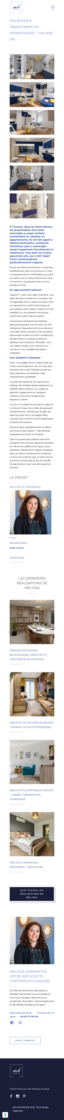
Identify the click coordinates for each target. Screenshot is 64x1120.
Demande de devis (18, 543)
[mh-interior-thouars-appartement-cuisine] (32, 94)
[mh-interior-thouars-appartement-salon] (32, 122)
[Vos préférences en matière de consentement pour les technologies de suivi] (5, 1115)
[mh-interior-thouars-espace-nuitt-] (32, 178)
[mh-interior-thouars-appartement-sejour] (32, 150)
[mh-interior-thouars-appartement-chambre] (32, 66)
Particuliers (16, 562)
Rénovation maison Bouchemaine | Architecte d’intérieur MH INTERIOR (28, 655)
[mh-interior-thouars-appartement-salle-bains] (32, 205)
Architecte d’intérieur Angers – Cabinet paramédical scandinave (31, 795)
